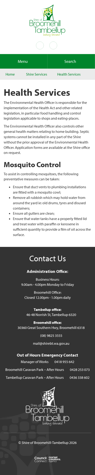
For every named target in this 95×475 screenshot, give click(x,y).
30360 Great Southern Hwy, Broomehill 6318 (51, 327)
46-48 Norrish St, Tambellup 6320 (51, 314)
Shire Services (36, 74)
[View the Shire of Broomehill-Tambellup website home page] (47, 20)
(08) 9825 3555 (51, 335)
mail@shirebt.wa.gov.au (51, 343)
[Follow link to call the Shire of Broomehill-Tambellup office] (41, 45)
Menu (23, 61)
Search (70, 61)
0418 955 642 (64, 361)
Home (10, 74)
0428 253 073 (80, 369)
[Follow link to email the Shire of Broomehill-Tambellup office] (54, 45)
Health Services (68, 74)
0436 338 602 (79, 377)
